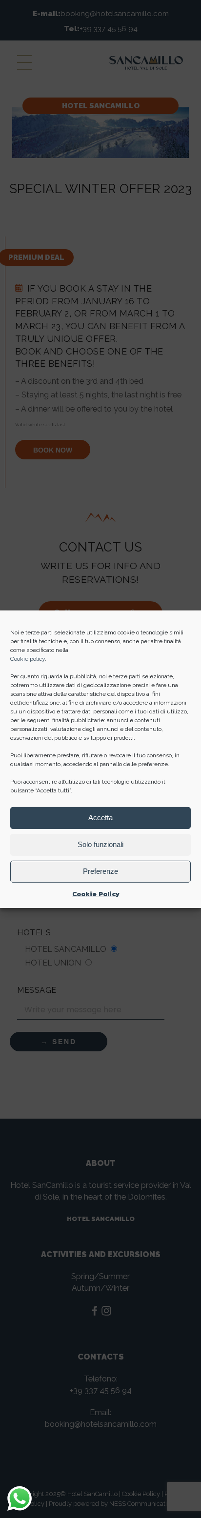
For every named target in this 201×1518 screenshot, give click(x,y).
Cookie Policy (96, 893)
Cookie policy (27, 658)
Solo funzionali (100, 844)
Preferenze (100, 871)
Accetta (100, 817)
